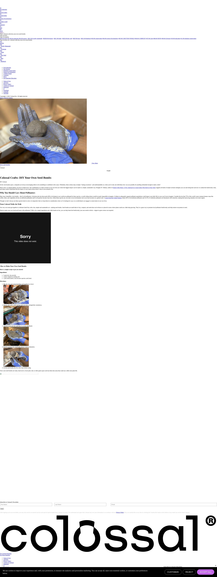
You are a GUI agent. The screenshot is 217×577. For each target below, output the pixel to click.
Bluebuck (3, 60)
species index (3, 11)
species (2, 42)
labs (1, 27)
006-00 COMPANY (140, 38)
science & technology (6, 17)
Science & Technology (9, 72)
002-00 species (23, 38)
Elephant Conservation (9, 70)
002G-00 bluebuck (86, 38)
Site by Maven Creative (6, 97)
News (5, 76)
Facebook (6, 90)
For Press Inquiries (5, 555)
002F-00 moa (76, 38)
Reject (189, 572)
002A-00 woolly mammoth (35, 38)
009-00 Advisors (166, 38)
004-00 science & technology (110, 38)
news (1, 30)
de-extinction (3, 8)
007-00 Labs (149, 38)
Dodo (2, 51)
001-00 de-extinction (13, 38)
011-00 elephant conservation (188, 38)
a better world (3, 20)
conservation (3, 14)
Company (6, 75)
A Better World (7, 73)
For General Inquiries (5, 553)
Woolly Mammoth (5, 45)
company (2, 24)
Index (2, 32)
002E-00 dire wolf (67, 38)
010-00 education (175, 38)
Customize (173, 572)
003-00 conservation (96, 38)
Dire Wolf (3, 54)
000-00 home (3, 38)
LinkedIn (5, 92)
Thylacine (3, 48)
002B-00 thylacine (48, 38)
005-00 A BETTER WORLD (127, 38)
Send (2, 508)
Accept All (205, 572)
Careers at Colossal (8, 85)
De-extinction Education (9, 78)
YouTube (5, 93)
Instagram (6, 87)
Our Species (6, 69)
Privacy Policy (7, 84)
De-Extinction (7, 67)
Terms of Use (7, 81)
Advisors (5, 82)
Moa (1, 57)
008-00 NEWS (157, 38)
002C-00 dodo (57, 38)
